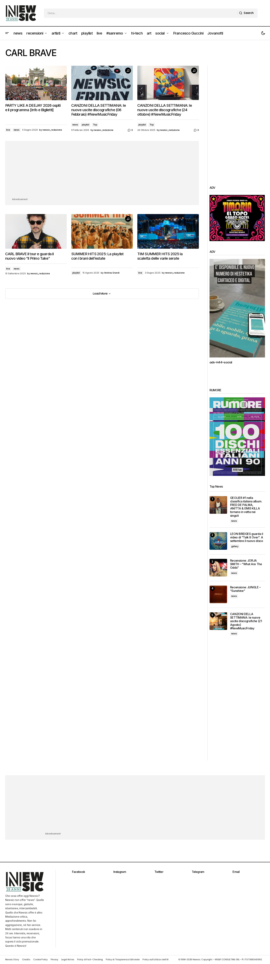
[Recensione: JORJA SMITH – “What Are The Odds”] (218, 567)
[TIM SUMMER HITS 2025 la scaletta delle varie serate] (168, 231)
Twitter (158, 872)
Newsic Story (12, 959)
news (16, 129)
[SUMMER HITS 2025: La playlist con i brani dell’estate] (102, 231)
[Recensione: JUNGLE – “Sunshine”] (218, 594)
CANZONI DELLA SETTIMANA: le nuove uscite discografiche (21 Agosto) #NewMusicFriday (246, 621)
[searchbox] (140, 13)
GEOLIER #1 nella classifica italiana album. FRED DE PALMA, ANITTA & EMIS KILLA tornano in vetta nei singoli (246, 506)
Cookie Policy (40, 959)
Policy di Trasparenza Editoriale (123, 959)
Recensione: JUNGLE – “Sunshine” (245, 589)
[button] (7, 33)
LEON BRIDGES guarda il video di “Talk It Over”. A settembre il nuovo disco (246, 537)
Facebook (78, 872)
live (8, 129)
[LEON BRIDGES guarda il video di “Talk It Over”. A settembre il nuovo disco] (218, 541)
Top (95, 124)
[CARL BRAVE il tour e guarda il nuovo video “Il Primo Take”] (36, 231)
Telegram (198, 872)
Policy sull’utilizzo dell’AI (155, 959)
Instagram (119, 872)
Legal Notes (67, 959)
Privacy (54, 959)
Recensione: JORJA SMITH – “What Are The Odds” (246, 564)
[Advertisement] (102, 171)
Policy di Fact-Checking (90, 959)
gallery (234, 546)
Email (236, 872)
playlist (85, 124)
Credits (26, 959)
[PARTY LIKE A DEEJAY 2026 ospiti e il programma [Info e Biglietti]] (36, 83)
